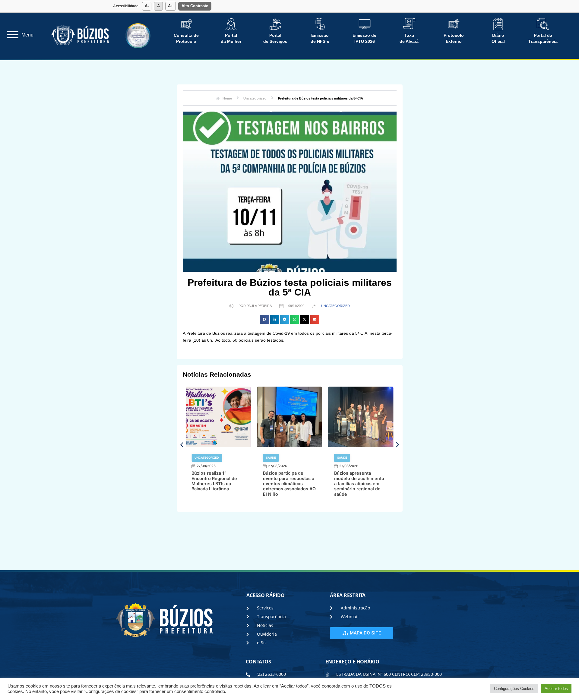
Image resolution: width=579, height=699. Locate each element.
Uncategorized (335, 306)
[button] (264, 319)
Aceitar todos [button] (556, 688)
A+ (170, 6)
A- (147, 6)
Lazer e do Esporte (352, 457)
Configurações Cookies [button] (514, 688)
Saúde (199, 457)
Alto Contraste (195, 6)
